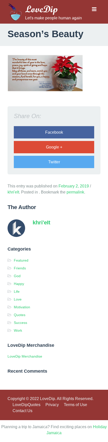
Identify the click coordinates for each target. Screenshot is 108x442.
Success (20, 323)
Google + (54, 147)
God (17, 276)
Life (17, 291)
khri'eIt (13, 192)
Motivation (22, 307)
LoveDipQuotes (26, 405)
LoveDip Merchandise (25, 356)
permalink (75, 192)
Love (18, 299)
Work (18, 330)
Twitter (54, 162)
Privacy (52, 405)
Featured (21, 260)
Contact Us (22, 411)
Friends (20, 268)
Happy (19, 284)
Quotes (19, 315)
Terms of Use (75, 405)
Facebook (54, 132)
